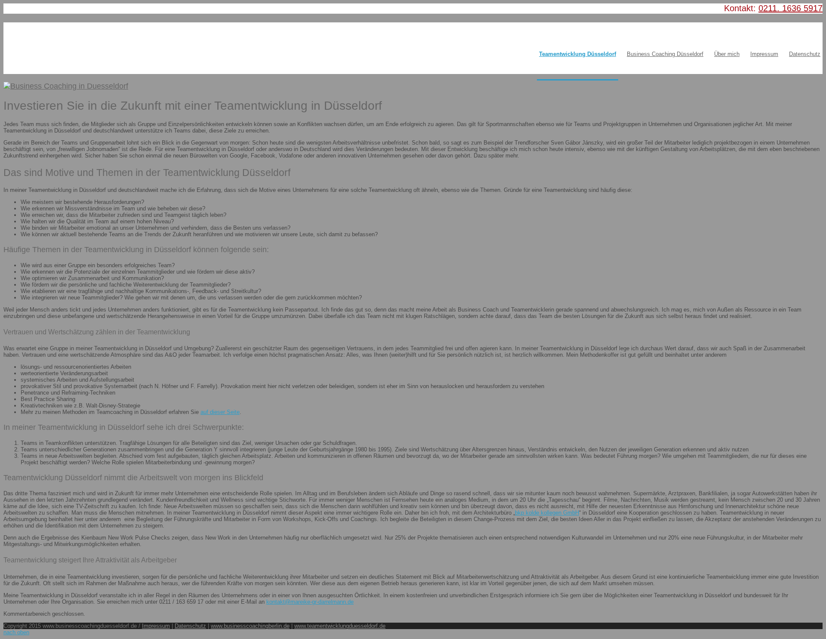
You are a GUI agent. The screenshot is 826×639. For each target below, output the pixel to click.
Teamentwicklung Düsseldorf (577, 54)
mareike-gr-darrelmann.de (322, 602)
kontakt (275, 602)
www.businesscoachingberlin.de (250, 626)
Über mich (727, 54)
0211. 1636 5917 (790, 8)
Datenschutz (804, 54)
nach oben (16, 632)
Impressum (764, 54)
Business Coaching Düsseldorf (665, 54)
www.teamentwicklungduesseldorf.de (339, 626)
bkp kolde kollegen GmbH (547, 512)
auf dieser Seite (220, 412)
